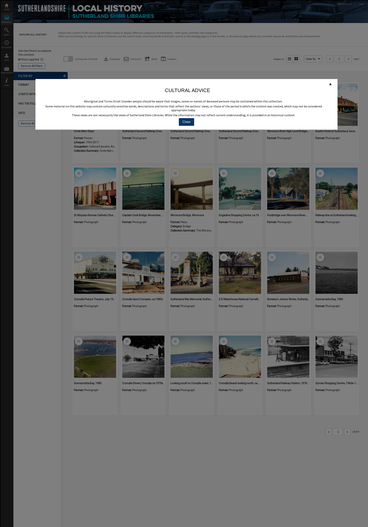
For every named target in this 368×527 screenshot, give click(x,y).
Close (186, 122)
